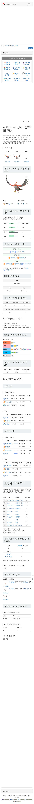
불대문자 (7, 447)
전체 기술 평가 (17, 63)
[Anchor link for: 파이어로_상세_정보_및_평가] (15, 130)
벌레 (17, 352)
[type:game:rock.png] (12, 342)
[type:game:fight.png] (16, 349)
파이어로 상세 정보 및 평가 (11, 45)
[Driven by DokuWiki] (17, 801)
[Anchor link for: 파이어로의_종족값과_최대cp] (8, 213)
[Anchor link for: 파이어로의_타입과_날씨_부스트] (9, 171)
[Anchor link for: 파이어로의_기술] (24, 378)
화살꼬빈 (5, 586)
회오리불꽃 (14, 258)
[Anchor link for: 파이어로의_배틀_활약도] (28, 297)
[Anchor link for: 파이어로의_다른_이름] (20, 612)
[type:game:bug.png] (15, 352)
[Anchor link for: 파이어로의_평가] (24, 318)
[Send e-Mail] (28, 121)
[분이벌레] (26, 157)
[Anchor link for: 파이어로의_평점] (21, 276)
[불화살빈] (7, 157)
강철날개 (7, 405)
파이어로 (16, 162)
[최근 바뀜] (26, 121)
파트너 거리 (8, 557)
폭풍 (6, 453)
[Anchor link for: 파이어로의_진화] (21, 574)
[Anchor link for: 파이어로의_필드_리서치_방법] (25, 565)
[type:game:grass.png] (12, 352)
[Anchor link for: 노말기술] (13, 386)
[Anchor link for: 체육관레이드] (15, 392)
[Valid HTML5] (21, 799)
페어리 (31, 349)
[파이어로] (17, 157)
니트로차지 (22, 258)
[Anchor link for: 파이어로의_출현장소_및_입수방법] (11, 541)
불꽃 (14, 349)
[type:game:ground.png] (20, 349)
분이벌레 (26, 162)
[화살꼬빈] (5, 583)
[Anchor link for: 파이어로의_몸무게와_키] (22, 624)
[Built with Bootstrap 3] (6, 799)
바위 (14, 342)
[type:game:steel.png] (24, 349)
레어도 (8, 554)
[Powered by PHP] (13, 799)
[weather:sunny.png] (18, 203)
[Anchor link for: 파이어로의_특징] (16, 636)
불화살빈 (7, 162)
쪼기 (13, 252)
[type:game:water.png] (12, 346)
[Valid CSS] (28, 799)
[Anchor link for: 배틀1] (8, 459)
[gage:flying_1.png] (15, 443)
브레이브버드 (20, 252)
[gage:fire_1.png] (15, 447)
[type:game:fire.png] (4, 203)
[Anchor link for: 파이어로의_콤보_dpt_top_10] (14, 485)
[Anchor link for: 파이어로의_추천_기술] (26, 244)
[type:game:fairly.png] (28, 349)
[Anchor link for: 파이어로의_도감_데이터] (28, 606)
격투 (18, 349)
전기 (17, 346)
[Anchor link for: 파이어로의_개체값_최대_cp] (8, 365)
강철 (26, 349)
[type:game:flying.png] (9, 203)
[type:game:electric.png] (15, 346)
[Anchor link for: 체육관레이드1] (15, 437)
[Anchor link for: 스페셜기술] (16, 431)
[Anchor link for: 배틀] (8, 411)
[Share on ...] (24, 121)
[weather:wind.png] (23, 203)
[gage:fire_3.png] (15, 450)
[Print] (30, 121)
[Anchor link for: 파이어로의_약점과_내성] (28, 335)
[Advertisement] (17, 25)
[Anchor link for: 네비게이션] (13, 147)
